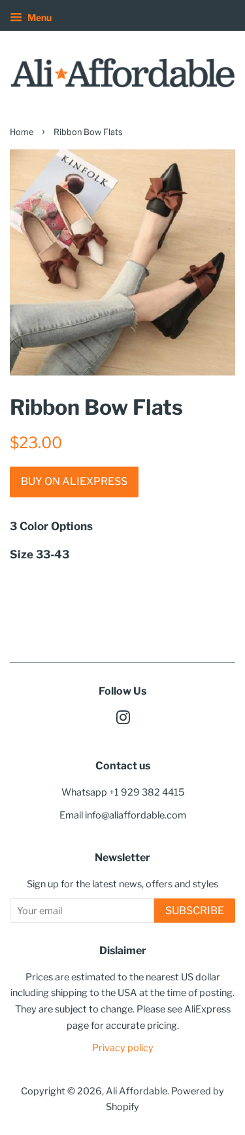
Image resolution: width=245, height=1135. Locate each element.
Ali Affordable (136, 1091)
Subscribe (194, 910)
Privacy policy (123, 1048)
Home (21, 132)
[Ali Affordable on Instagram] (123, 720)
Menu (38, 17)
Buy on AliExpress (74, 481)
